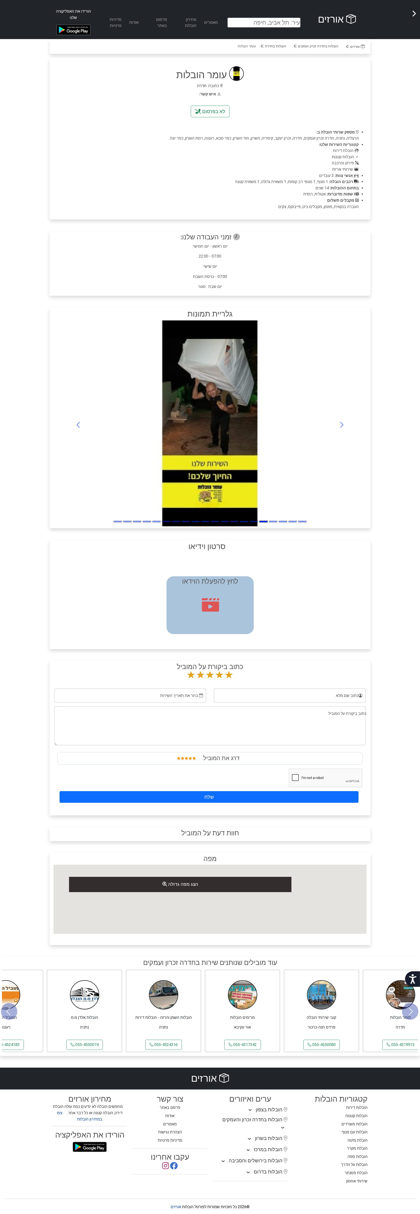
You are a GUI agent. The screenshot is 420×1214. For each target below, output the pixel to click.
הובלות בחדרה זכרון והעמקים (253, 1119)
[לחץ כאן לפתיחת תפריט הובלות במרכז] (248, 1150)
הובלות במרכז (269, 1149)
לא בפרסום (213, 111)
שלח (209, 797)
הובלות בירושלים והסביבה (256, 1161)
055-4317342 (244, 1044)
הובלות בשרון (269, 1138)
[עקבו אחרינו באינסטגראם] (165, 1167)
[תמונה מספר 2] (283, 521)
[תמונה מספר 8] (224, 521)
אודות (134, 22)
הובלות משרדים (354, 1124)
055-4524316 (165, 1044)
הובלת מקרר (357, 1148)
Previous (9, 1011)
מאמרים (211, 22)
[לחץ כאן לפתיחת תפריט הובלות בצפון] (250, 1110)
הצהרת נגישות (170, 1132)
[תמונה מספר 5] (254, 521)
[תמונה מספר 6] (244, 521)
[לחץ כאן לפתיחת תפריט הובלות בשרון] (249, 1139)
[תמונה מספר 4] (263, 521)
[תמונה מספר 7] (234, 521)
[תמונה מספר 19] (118, 521)
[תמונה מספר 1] (293, 521)
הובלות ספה (358, 1156)
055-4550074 (86, 1044)
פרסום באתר (161, 22)
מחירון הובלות (190, 22)
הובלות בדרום (269, 1172)
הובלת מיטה (358, 1140)
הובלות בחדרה (275, 46)
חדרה (202, 86)
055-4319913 (402, 1044)
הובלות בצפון (270, 1110)
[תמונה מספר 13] (176, 521)
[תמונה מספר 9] (215, 521)
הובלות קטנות (356, 1116)
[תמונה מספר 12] (186, 521)
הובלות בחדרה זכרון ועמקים (317, 46)
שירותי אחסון (357, 1181)
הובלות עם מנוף (355, 1132)
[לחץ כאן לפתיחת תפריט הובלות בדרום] (248, 1172)
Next (410, 1011)
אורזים (332, 19)
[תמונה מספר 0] (302, 521)
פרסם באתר (170, 1107)
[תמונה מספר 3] (273, 521)
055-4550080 (323, 1044)
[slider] (186, 758)
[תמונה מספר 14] (166, 521)
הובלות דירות (357, 1107)
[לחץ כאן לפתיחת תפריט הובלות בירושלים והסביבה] (223, 1161)
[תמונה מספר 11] (195, 521)
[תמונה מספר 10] (205, 521)
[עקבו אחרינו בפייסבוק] (174, 1167)
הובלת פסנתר (356, 1173)
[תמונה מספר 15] (156, 521)
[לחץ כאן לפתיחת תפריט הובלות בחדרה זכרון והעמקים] (282, 1127)
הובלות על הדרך (354, 1164)
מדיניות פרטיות (116, 22)
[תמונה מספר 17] (137, 521)
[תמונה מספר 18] (127, 521)
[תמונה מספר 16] (147, 521)
